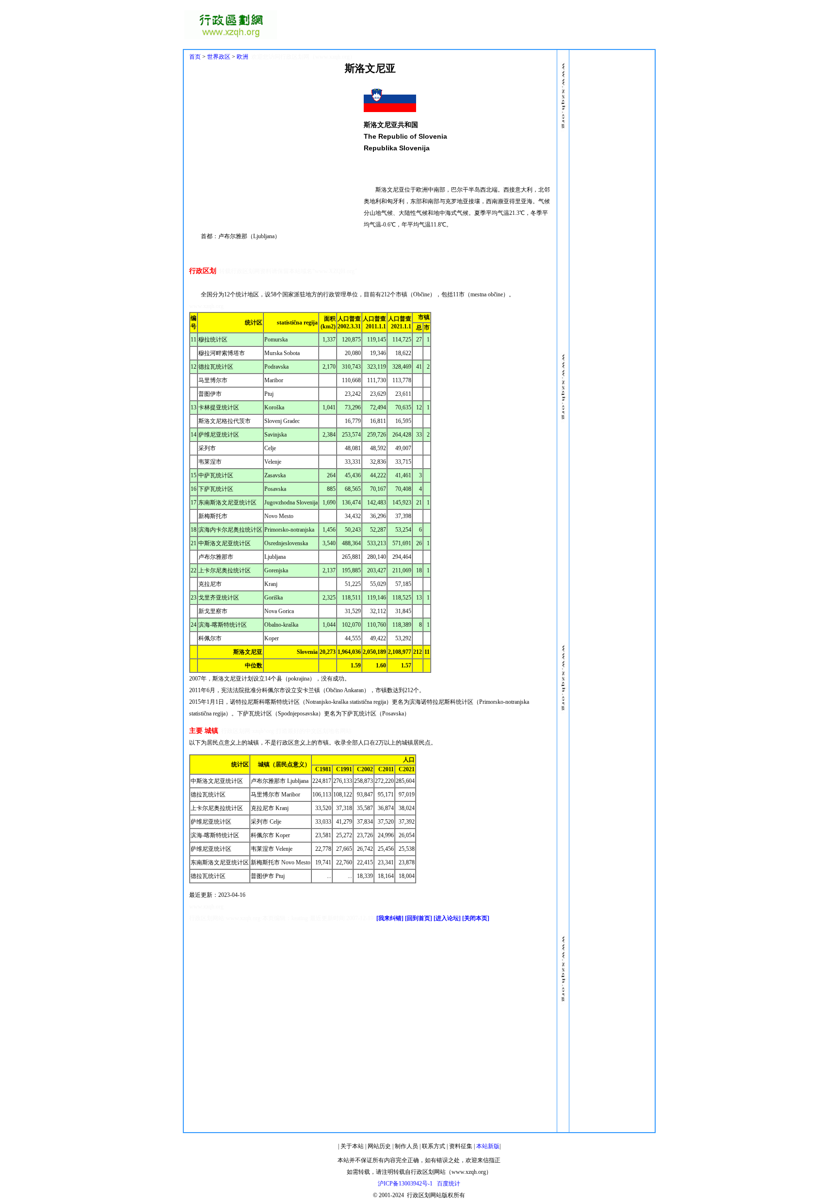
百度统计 (448, 1183)
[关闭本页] (475, 918)
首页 (195, 56)
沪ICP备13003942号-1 (405, 1183)
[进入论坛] (447, 918)
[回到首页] (418, 918)
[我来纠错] (389, 918)
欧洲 (242, 56)
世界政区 (218, 56)
